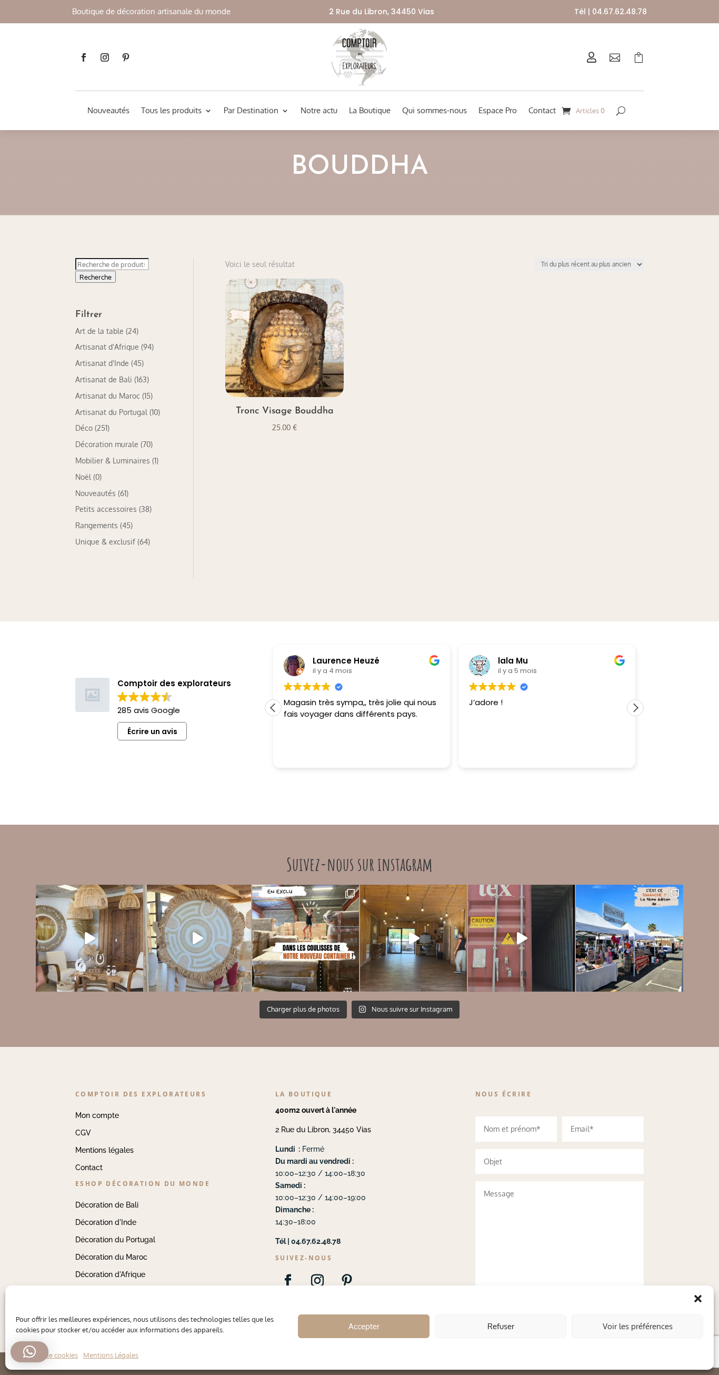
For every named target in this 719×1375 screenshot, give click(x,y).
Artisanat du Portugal (111, 412)
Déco (84, 427)
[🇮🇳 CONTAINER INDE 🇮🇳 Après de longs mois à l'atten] (305, 938)
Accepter (364, 1326)
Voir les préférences (638, 1326)
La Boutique (370, 110)
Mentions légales (104, 1150)
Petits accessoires (106, 509)
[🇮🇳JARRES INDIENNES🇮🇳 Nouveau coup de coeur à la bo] (521, 938)
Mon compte (97, 1115)
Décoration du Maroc (111, 1257)
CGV (83, 1133)
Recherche (95, 276)
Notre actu (319, 110)
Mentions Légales (110, 1355)
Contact (542, 110)
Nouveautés (108, 110)
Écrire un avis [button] (152, 731)
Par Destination (251, 110)
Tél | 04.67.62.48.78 (610, 11)
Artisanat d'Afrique (107, 346)
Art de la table (99, 331)
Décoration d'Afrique (110, 1274)
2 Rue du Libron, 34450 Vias (323, 1129)
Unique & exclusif (105, 541)
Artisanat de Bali (103, 379)
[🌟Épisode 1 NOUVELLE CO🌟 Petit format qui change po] (89, 938)
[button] (635, 708)
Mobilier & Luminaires (112, 460)
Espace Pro (497, 110)
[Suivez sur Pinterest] (125, 57)
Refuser (500, 1326)
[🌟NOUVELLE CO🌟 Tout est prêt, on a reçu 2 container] (197, 938)
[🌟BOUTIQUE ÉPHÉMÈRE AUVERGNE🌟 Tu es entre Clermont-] (413, 938)
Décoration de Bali (106, 1205)
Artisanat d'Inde (102, 363)
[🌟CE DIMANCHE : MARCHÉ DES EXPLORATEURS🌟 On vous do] (629, 938)
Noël (83, 476)
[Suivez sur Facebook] (83, 57)
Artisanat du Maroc (107, 395)
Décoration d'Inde (105, 1222)
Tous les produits (171, 110)
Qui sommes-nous (434, 110)
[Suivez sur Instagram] (104, 57)
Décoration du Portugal (115, 1239)
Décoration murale (106, 444)
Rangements (96, 525)
